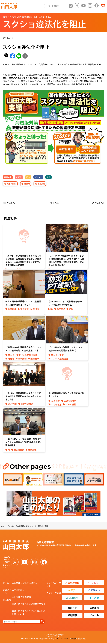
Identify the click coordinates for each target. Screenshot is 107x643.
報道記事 (12, 309)
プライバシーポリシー (53, 584)
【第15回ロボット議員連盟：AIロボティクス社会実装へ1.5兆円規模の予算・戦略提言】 (23, 442)
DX (51, 309)
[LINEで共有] (18, 56)
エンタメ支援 (14, 354)
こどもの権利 (27, 403)
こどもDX (12, 403)
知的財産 (24, 309)
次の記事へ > (98, 202)
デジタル (38, 177)
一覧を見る (53, 202)
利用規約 (73, 639)
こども (19, 177)
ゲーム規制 (71, 404)
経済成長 (73, 597)
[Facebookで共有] (12, 56)
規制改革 (35, 358)
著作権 (36, 309)
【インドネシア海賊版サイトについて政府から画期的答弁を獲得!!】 (66, 349)
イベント (94, 615)
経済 (48, 177)
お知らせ (72, 608)
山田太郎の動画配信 (21, 596)
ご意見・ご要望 (53, 593)
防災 (71, 309)
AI (9, 449)
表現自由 (7, 177)
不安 (28, 177)
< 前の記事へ (9, 202)
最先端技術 (19, 449)
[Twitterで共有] (6, 56)
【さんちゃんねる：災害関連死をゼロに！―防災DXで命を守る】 (65, 303)
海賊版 (27, 183)
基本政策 (7, 600)
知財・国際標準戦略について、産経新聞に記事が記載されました (23, 303)
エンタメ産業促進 (59, 358)
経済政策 (32, 449)
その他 (95, 597)
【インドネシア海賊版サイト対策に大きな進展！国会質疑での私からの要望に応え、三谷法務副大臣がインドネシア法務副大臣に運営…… (23, 260)
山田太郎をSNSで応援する (24, 582)
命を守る (61, 309)
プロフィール (7, 591)
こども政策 (56, 404)
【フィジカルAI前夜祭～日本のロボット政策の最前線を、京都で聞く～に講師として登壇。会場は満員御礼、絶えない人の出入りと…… (66, 260)
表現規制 (41, 183)
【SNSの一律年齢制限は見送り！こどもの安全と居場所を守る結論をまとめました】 (23, 396)
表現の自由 (73, 582)
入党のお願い (18, 589)
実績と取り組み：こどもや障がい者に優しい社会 (28, 612)
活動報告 (94, 608)
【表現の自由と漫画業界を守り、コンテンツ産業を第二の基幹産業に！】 (23, 349)
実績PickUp (12, 183)
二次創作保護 (31, 354)
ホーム (6, 582)
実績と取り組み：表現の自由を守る (28, 604)
